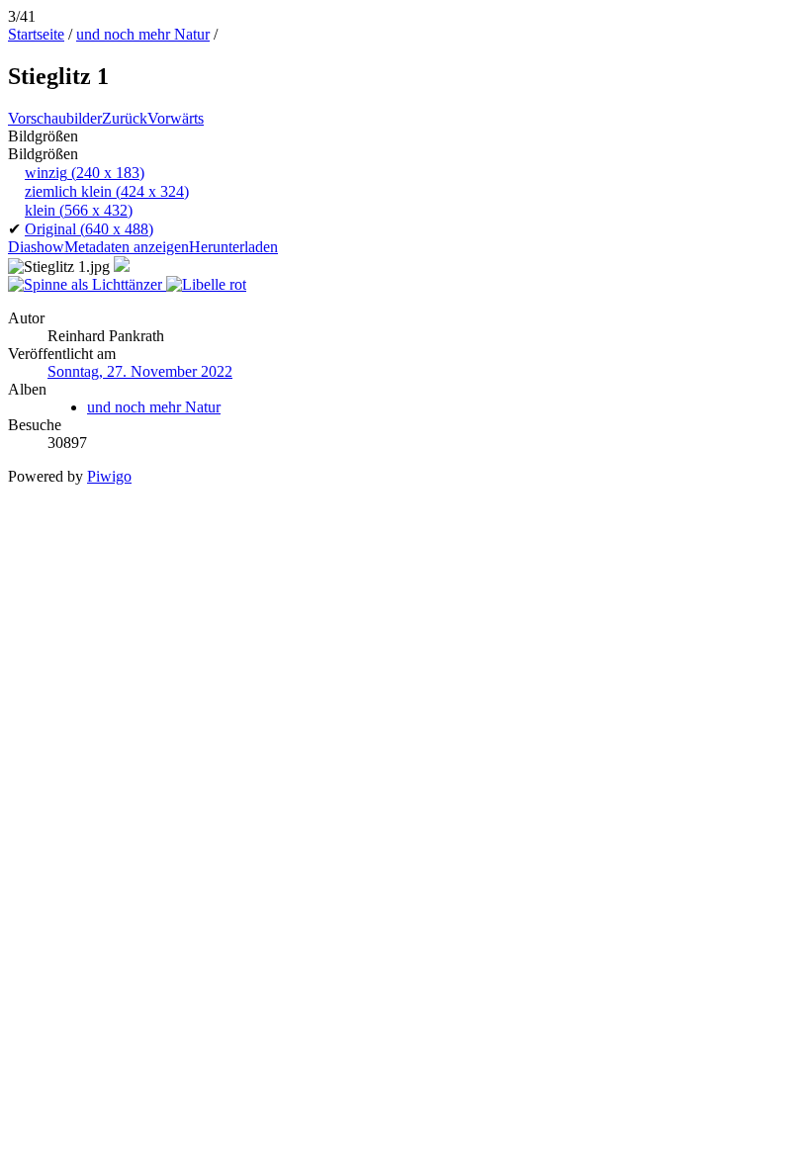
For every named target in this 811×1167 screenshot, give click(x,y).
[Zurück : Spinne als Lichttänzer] (87, 284)
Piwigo (109, 476)
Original (89, 229)
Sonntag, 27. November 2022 (139, 371)
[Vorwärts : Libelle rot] (206, 284)
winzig (84, 172)
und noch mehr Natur (143, 34)
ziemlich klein (107, 191)
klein (79, 210)
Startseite (36, 34)
